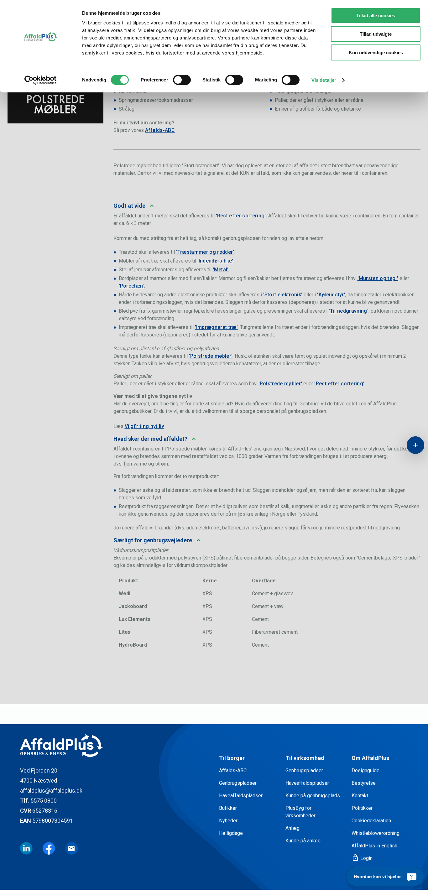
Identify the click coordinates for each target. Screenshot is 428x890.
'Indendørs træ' (215, 261)
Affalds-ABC (160, 130)
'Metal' (221, 270)
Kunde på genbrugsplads (312, 796)
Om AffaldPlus (370, 758)
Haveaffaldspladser (241, 796)
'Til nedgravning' (348, 311)
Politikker (362, 808)
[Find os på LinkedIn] (26, 848)
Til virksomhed (304, 758)
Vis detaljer (323, 80)
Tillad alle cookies (375, 15)
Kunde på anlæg (303, 841)
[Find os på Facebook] (49, 848)
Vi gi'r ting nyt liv (144, 426)
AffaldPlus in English (374, 846)
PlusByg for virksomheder (300, 812)
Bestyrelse (364, 783)
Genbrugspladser (238, 783)
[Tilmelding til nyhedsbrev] (71, 848)
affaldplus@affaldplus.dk (51, 790)
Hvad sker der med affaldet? (150, 438)
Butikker (228, 808)
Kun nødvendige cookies (376, 52)
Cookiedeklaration (371, 821)
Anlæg (292, 828)
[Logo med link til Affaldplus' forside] (114, 745)
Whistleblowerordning (375, 833)
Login (362, 858)
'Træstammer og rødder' (205, 252)
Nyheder (228, 821)
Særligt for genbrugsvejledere (152, 540)
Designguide (365, 770)
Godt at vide (129, 205)
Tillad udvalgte (376, 34)
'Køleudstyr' (331, 295)
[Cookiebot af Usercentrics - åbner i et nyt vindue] (40, 80)
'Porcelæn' (131, 286)
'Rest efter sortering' (241, 216)
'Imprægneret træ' (216, 327)
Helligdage (231, 833)
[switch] (182, 80)
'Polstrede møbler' (211, 356)
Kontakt (360, 796)
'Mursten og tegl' (378, 278)
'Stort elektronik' (283, 295)
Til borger (232, 758)
